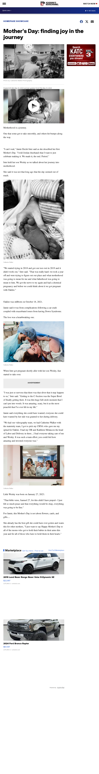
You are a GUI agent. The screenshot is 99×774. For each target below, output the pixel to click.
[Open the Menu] (4, 3)
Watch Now (89, 4)
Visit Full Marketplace (56, 550)
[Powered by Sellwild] (60, 688)
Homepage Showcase (16, 21)
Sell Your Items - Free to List (32, 551)
